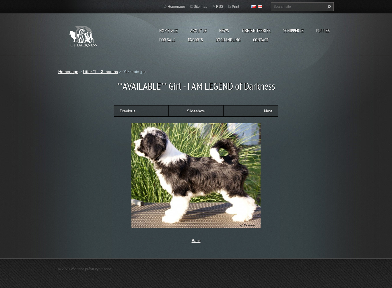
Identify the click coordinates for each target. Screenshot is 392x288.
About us (198, 30)
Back (196, 240)
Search (328, 6)
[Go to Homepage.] (88, 35)
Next (268, 111)
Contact (260, 40)
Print (235, 7)
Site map (200, 7)
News (224, 30)
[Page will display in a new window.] (196, 175)
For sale (167, 40)
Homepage (168, 30)
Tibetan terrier (256, 30)
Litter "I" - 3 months (100, 71)
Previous (127, 111)
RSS (219, 7)
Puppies (323, 30)
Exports (195, 40)
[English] (260, 6)
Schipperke (293, 30)
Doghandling (228, 40)
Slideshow (196, 111)
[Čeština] (253, 6)
